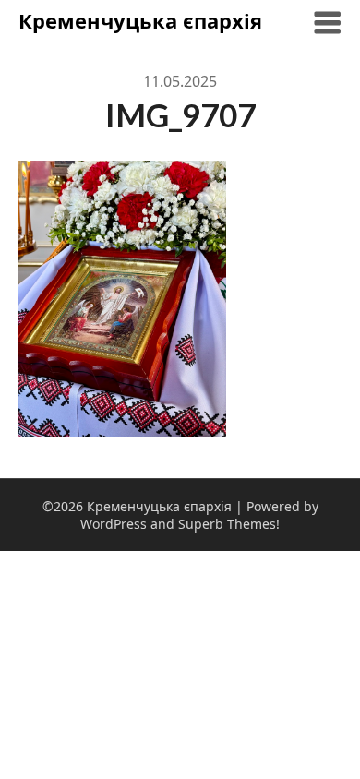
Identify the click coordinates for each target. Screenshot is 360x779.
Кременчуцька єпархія (140, 20)
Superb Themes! (229, 524)
